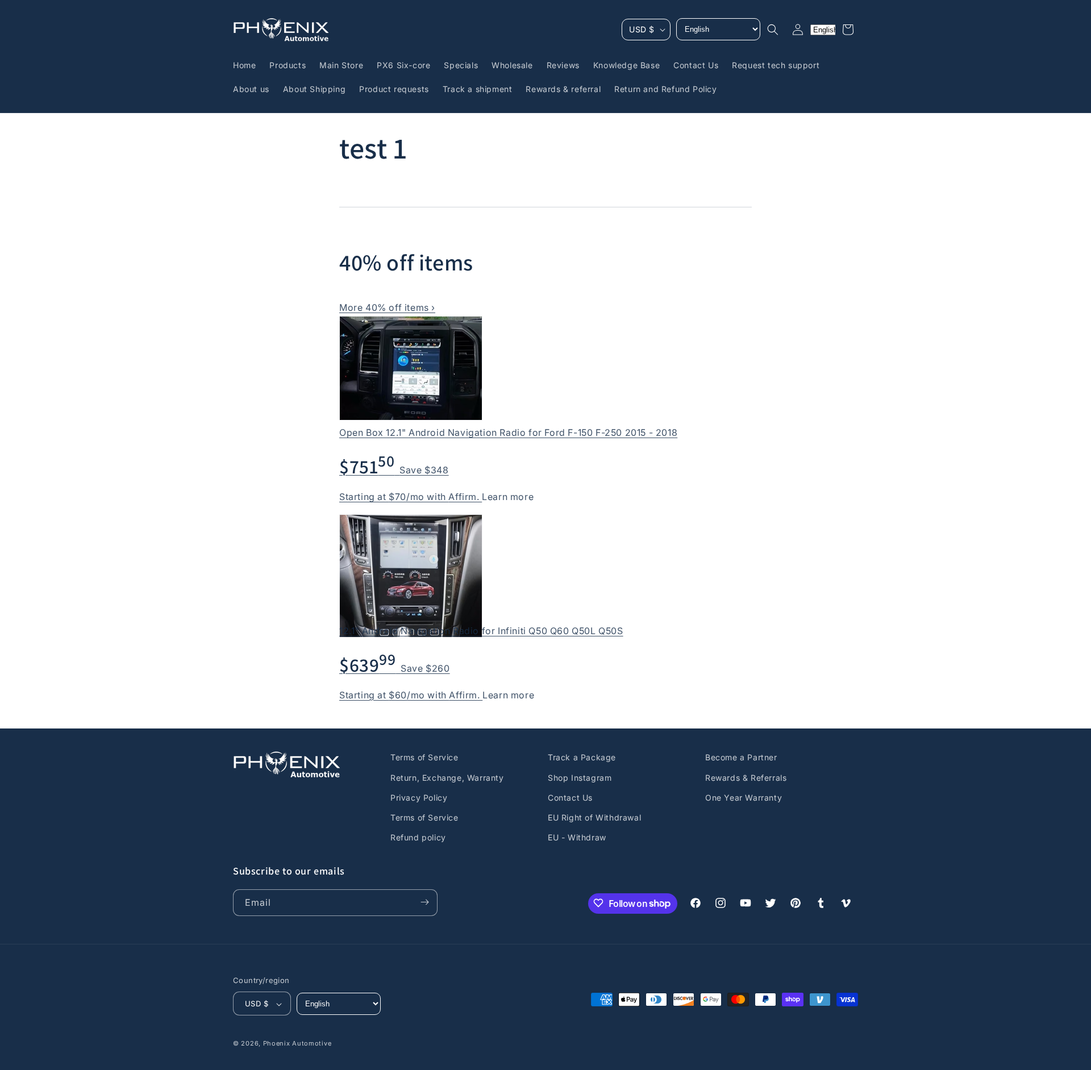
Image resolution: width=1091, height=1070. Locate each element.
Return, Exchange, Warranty (447, 777)
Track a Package (582, 757)
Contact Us (570, 797)
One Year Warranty (743, 797)
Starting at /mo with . (410, 496)
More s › (387, 307)
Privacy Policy (418, 797)
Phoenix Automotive (297, 1044)
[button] (772, 29)
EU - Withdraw (577, 837)
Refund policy (418, 837)
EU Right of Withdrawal (594, 817)
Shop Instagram (579, 777)
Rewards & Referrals (745, 777)
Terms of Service (424, 757)
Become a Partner (741, 757)
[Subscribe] (424, 902)
